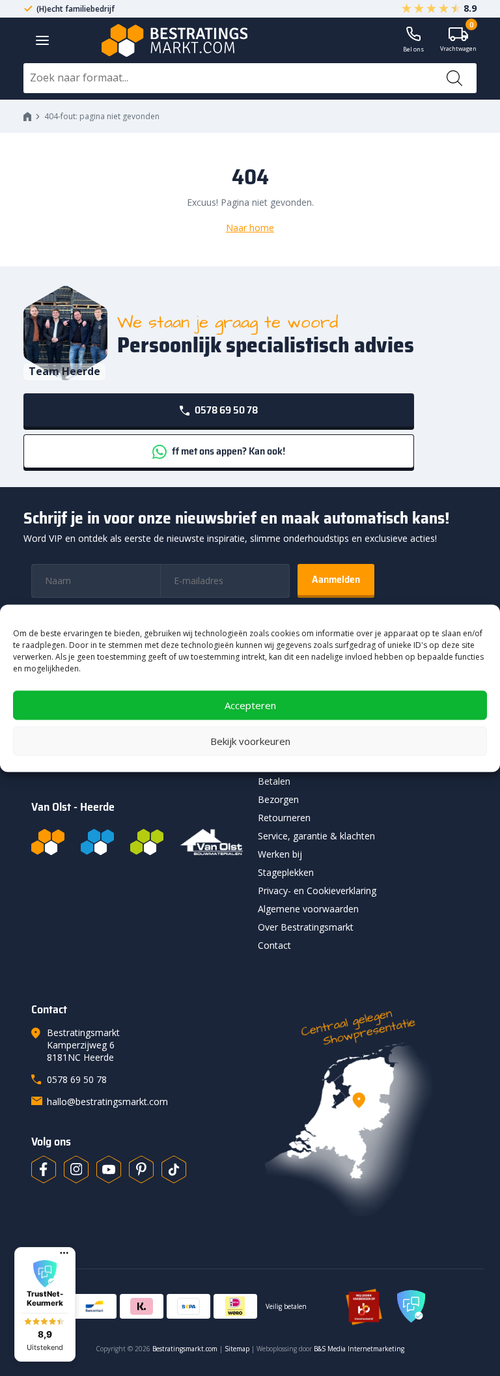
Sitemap (237, 1348)
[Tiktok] (174, 1170)
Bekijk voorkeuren (250, 741)
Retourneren (284, 817)
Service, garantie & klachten (316, 836)
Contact (274, 945)
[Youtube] (108, 1170)
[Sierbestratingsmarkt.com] (146, 842)
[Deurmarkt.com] (97, 842)
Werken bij (280, 854)
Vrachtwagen (458, 40)
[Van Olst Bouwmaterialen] (211, 842)
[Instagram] (76, 1170)
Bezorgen (278, 799)
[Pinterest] (141, 1170)
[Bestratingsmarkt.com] (47, 842)
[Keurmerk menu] (64, 1253)
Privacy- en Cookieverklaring (317, 890)
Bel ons (413, 49)
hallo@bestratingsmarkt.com (107, 1101)
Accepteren (250, 705)
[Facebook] (43, 1170)
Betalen (274, 781)
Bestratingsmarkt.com (184, 1348)
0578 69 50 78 (225, 410)
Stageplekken (286, 872)
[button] (45, 1304)
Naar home (250, 227)
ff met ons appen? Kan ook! (227, 451)
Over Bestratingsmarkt (306, 927)
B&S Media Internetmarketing (359, 1348)
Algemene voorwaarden (308, 909)
